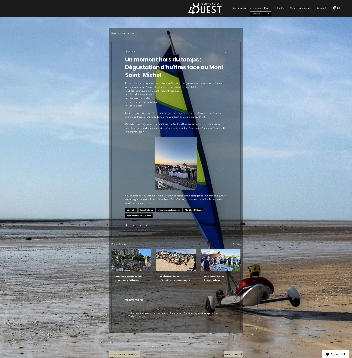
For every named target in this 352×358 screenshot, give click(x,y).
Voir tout (237, 244)
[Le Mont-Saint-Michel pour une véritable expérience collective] (131, 260)
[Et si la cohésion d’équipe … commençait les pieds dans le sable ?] (176, 260)
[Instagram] (338, 7)
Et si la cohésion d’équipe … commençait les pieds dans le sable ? (175, 278)
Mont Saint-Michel (193, 210)
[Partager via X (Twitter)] (133, 225)
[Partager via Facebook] (126, 225)
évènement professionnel (169, 210)
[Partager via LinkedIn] (140, 225)
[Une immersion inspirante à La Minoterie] (220, 260)
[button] (278, 8)
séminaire (131, 210)
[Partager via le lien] (146, 225)
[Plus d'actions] (225, 51)
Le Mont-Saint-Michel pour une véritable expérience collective (129, 278)
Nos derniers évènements (122, 33)
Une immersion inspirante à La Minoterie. (214, 278)
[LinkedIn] (334, 7)
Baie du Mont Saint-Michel (139, 215)
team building (146, 210)
